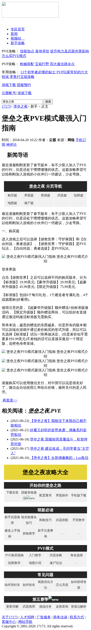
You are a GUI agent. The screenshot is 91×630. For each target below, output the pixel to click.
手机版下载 (78, 495)
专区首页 (18, 29)
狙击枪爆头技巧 (29, 520)
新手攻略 (18, 43)
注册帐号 (9, 93)
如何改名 (29, 584)
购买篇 (12, 195)
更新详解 (12, 606)
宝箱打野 (42, 64)
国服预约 (24, 85)
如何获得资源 (78, 584)
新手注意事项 (45, 533)
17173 (6, 106)
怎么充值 (62, 584)
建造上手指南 (12, 533)
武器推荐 (29, 606)
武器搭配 (62, 520)
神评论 (11, 144)
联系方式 (77, 617)
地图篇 (12, 203)
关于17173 (10, 617)
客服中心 (9, 622)
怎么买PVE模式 (14, 56)
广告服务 (44, 617)
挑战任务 (45, 606)
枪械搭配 (27, 64)
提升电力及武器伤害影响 (69, 51)
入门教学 (35, 555)
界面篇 (29, 195)
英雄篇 (45, 195)
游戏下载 (9, 85)
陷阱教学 (14, 563)
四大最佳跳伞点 (62, 64)
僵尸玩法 (56, 563)
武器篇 (62, 195)
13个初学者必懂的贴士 (38, 72)
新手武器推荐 (12, 520)
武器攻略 (56, 555)
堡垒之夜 (20, 106)
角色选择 (76, 555)
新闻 (14, 34)
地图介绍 (35, 563)
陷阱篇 (78, 195)
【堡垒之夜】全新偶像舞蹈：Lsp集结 (59, 458)
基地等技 (42, 51)
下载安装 (12, 492)
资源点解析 (78, 606)
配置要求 (45, 495)
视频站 (18, 38)
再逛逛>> (10, 400)
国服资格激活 (29, 495)
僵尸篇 (29, 203)
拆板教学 (29, 533)
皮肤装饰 (62, 606)
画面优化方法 (45, 584)
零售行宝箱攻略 (22, 77)
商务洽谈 (60, 617)
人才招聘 (27, 617)
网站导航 (25, 622)
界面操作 (62, 495)
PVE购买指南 (14, 555)
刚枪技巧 (45, 520)
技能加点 (27, 51)
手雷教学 (78, 520)
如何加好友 (12, 584)
